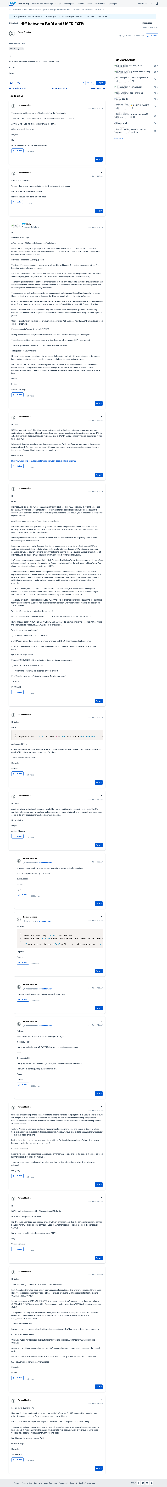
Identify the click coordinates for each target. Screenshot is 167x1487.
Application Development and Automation (56, 10)
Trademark (63, 1483)
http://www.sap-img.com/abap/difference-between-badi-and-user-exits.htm (43, 461)
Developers (69, 4)
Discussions (76, 10)
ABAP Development (16, 49)
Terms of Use (27, 1483)
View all (117, 139)
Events (89, 4)
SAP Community (14, 10)
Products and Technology (42, 4)
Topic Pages (112, 4)
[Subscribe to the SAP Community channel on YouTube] (147, 1483)
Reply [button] (100, 83)
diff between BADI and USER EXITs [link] (93, 10)
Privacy (16, 1483)
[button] (148, 36)
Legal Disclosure (50, 1483)
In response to (39, 863)
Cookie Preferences (87, 1483)
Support (73, 1483)
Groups (58, 4)
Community (23, 3)
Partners (80, 4)
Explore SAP (143, 4)
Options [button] (156, 23)
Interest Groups (34, 10)
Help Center (100, 4)
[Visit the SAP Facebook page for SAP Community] (138, 1483)
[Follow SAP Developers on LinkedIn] (152, 1483)
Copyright (38, 1483)
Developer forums (73, 16)
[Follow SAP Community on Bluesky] (143, 1483)
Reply (99, 159)
